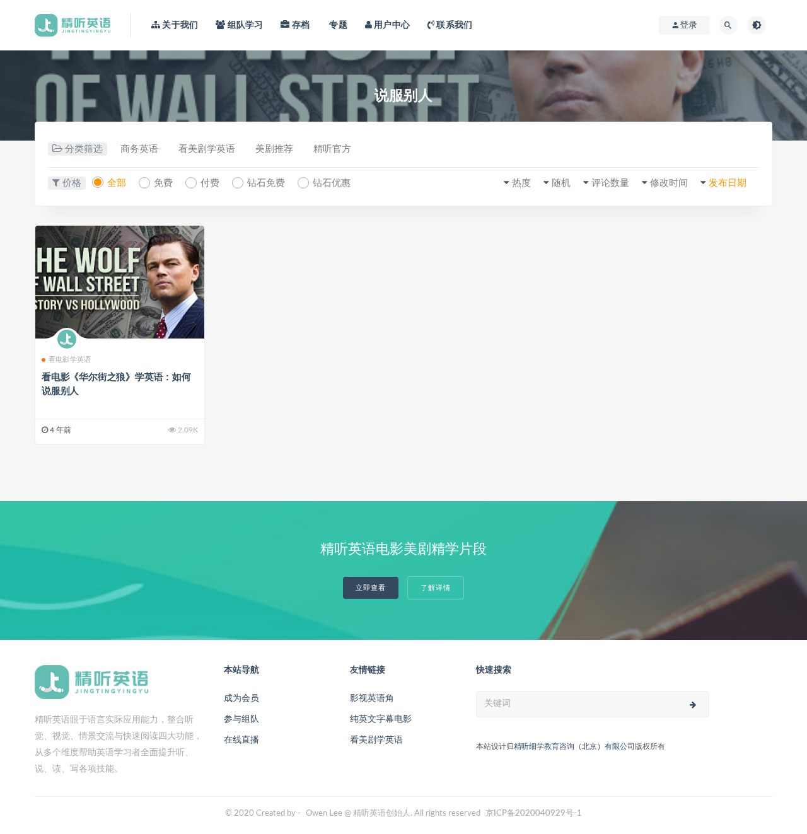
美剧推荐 (274, 149)
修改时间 (669, 183)
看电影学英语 (70, 359)
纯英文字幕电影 (381, 719)
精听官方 (332, 149)
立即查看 (371, 587)
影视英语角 (372, 698)
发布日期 (727, 183)
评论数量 (610, 183)
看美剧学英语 (206, 149)
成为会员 (241, 698)
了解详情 (436, 587)
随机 (561, 183)
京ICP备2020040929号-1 (533, 813)
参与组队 (241, 719)
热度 (521, 183)
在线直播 (241, 740)
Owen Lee (324, 813)
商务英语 (139, 149)
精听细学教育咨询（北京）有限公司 (574, 746)
